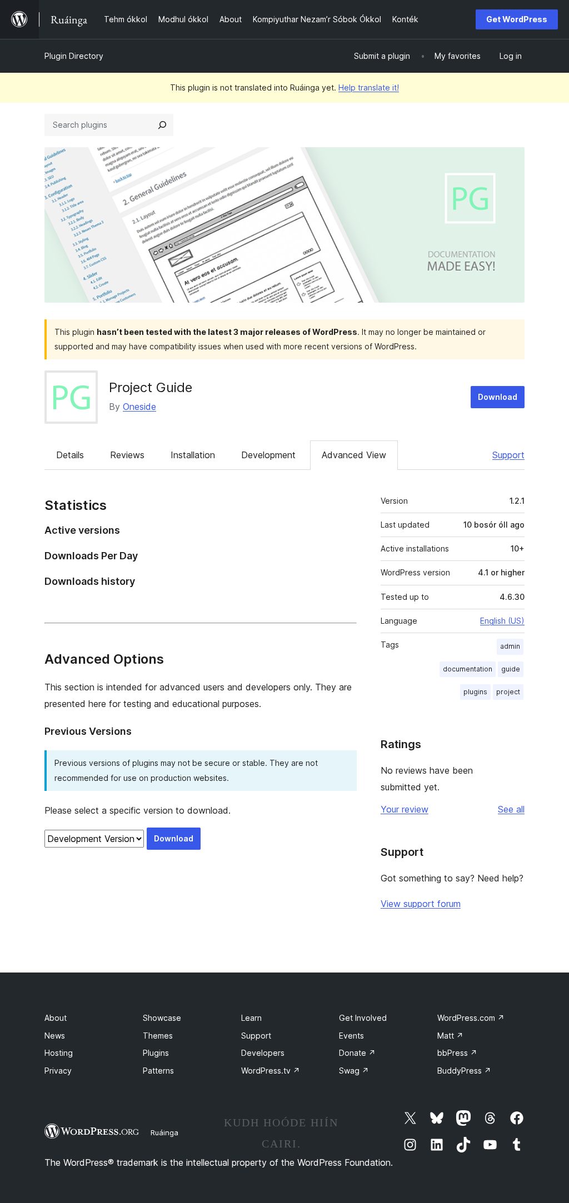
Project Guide (150, 387)
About (55, 1017)
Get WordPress (516, 19)
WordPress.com (471, 1017)
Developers (262, 1052)
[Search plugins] (162, 125)
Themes (158, 1035)
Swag (354, 1070)
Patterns (158, 1070)
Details (70, 454)
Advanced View (354, 454)
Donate (357, 1052)
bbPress (457, 1052)
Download (497, 397)
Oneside (139, 406)
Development (268, 454)
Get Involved (363, 1017)
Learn (251, 1017)
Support (508, 454)
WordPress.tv (270, 1070)
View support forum (421, 903)
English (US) (502, 620)
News (54, 1035)
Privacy (58, 1070)
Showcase (162, 1017)
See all (511, 809)
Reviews (127, 454)
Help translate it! (368, 87)
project (508, 692)
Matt (450, 1035)
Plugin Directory (73, 56)
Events (351, 1035)
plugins (475, 692)
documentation (467, 669)
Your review (404, 809)
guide (510, 669)
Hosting (58, 1052)
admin (510, 646)
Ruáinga (164, 1132)
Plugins (156, 1052)
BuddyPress (464, 1070)
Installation (193, 454)
